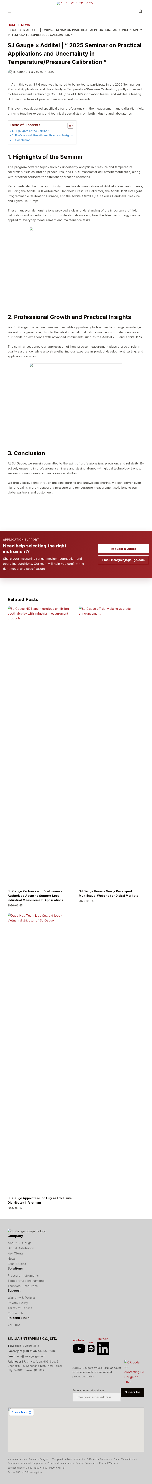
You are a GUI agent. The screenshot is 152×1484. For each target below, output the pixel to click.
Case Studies (17, 1264)
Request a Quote (123, 549)
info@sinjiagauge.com (31, 1356)
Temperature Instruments (26, 1281)
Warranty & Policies (22, 1297)
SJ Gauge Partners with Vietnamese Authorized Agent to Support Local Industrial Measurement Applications (35, 895)
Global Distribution (21, 1248)
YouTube (14, 1325)
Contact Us (16, 1313)
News (50, 71)
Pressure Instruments (23, 1275)
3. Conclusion (21, 140)
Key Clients (15, 1253)
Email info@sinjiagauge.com (123, 560)
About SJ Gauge (20, 1243)
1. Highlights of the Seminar (30, 130)
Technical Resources (23, 1286)
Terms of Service (20, 1308)
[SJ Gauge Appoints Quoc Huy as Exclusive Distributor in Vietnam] (40, 1052)
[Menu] (9, 11)
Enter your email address (88, 1390)
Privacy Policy (18, 1303)
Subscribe (132, 1392)
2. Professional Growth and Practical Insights (42, 135)
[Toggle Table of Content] (69, 125)
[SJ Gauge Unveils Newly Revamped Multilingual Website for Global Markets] (111, 745)
